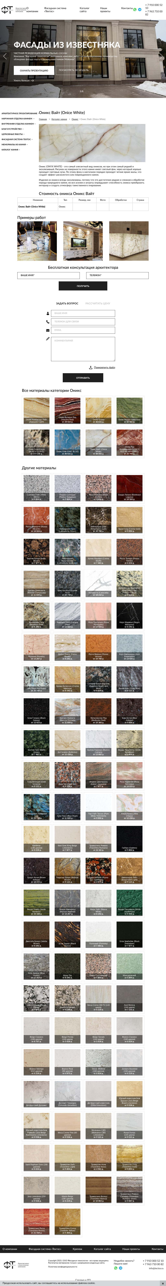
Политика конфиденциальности (62, 1267)
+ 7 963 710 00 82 (153, 13)
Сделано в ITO (83, 1280)
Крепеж (77, 1249)
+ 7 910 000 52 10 (153, 6)
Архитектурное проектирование (19, 113)
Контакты (127, 8)
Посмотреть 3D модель (74, 73)
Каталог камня (10, 150)
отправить (83, 378)
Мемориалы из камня (14, 145)
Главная (43, 119)
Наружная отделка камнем (17, 119)
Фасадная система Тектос (16, 139)
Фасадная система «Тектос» (55, 10)
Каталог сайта (84, 10)
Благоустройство (12, 129)
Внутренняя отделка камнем (18, 124)
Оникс (75, 119)
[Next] (161, 56)
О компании (32, 10)
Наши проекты (105, 10)
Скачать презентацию (34, 73)
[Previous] (5, 56)
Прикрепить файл (104, 367)
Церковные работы (12, 134)
